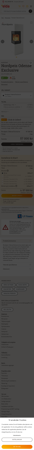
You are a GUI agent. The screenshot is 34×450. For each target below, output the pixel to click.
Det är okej (17, 446)
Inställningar (17, 439)
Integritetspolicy (17, 435)
